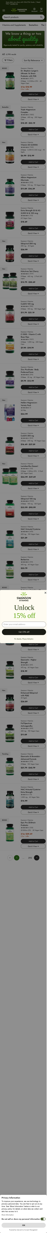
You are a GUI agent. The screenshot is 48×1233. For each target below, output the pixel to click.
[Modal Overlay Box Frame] (24, 616)
